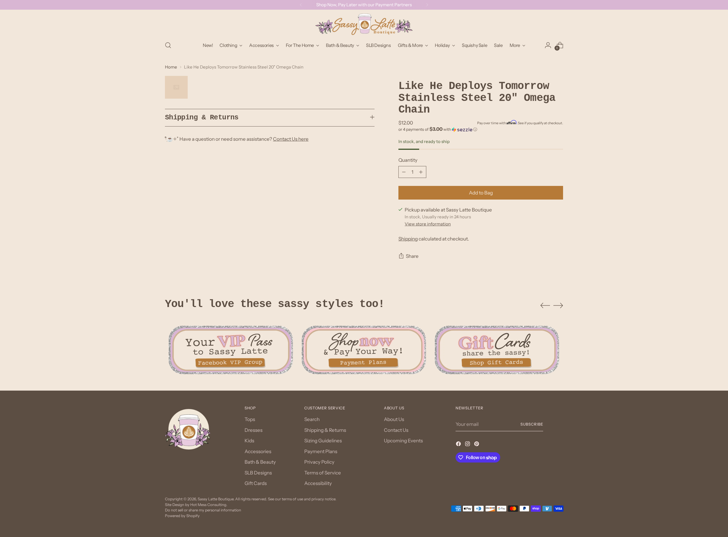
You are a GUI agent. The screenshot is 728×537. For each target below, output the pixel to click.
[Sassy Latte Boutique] (364, 24)
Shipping (408, 239)
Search (312, 419)
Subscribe (531, 424)
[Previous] (301, 5)
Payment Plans (320, 451)
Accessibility (318, 483)
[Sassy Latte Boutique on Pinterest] (477, 445)
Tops (250, 419)
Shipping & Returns (325, 430)
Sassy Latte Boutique (215, 499)
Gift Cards (256, 483)
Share (412, 256)
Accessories (258, 451)
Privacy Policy (319, 462)
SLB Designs (258, 473)
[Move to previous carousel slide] (545, 305)
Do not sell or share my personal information (203, 510)
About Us (394, 419)
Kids (249, 440)
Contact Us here (291, 139)
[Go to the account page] (548, 45)
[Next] (427, 5)
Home (171, 67)
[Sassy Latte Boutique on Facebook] (459, 445)
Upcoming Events (403, 440)
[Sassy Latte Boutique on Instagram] (468, 445)
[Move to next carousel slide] (558, 305)
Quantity (407, 160)
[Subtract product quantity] (404, 172)
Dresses (253, 430)
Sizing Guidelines (323, 440)
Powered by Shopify (182, 515)
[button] (480, 129)
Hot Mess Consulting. (208, 504)
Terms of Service (322, 473)
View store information (428, 224)
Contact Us (396, 430)
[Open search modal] (168, 45)
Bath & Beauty (260, 462)
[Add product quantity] (421, 172)
